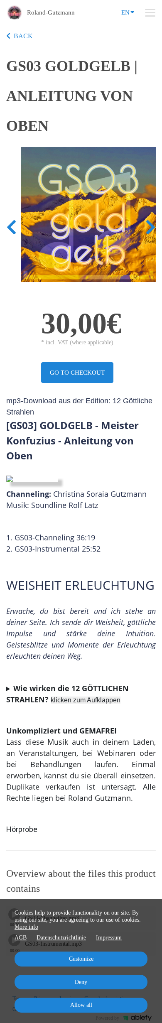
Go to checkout (77, 372)
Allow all (81, 1005)
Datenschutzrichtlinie (61, 938)
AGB (21, 938)
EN (125, 12)
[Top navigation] (150, 12)
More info (26, 927)
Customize (81, 959)
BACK (23, 35)
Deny (81, 982)
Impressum (109, 938)
